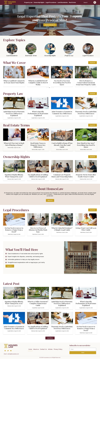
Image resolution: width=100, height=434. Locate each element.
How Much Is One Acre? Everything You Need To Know (86, 145)
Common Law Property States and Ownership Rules (62, 176)
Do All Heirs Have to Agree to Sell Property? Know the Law (86, 82)
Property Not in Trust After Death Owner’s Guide (86, 176)
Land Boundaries (63, 2)
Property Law (28, 2)
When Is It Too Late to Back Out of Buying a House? (14, 144)
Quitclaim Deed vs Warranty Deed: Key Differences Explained (14, 113)
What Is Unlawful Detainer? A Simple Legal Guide (62, 229)
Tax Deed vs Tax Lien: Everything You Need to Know (38, 83)
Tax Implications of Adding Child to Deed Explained (38, 176)
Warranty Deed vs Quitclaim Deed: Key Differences (85, 112)
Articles (50, 349)
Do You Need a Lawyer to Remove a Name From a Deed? (14, 230)
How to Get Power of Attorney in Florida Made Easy (38, 230)
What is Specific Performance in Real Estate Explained (38, 113)
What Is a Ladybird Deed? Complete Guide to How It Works (14, 83)
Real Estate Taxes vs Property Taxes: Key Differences (38, 145)
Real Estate (72, 2)
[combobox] (88, 2)
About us (36, 349)
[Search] (94, 2)
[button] (4, 76)
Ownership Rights (39, 2)
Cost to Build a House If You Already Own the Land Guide (62, 145)
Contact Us (43, 349)
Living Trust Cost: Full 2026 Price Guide (86, 229)
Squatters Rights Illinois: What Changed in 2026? (14, 176)
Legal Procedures (51, 2)
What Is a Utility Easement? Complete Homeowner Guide (38, 303)
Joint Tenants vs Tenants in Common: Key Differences (62, 112)
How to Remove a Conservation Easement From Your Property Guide (62, 83)
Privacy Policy (58, 349)
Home (30, 349)
